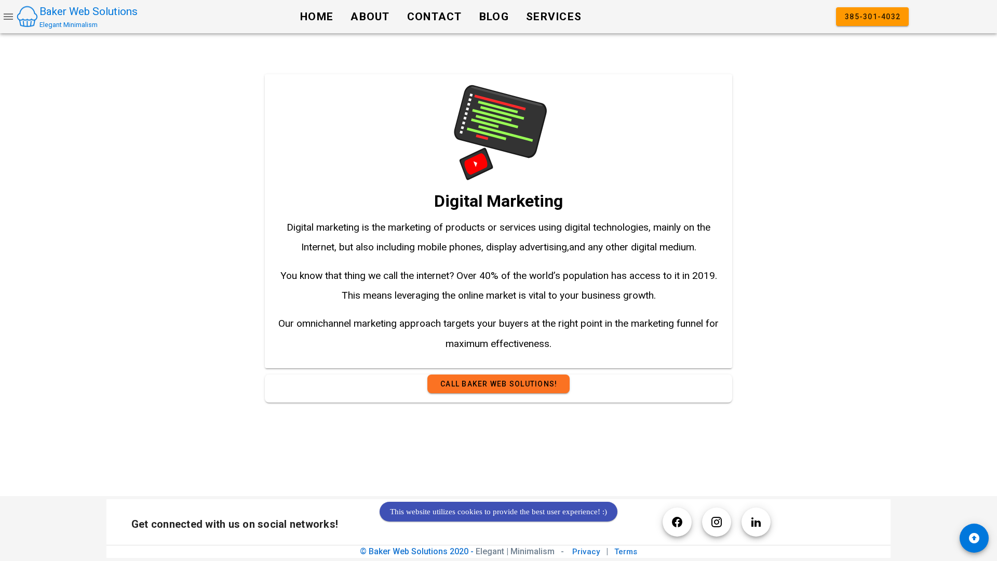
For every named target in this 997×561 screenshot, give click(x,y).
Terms (625, 551)
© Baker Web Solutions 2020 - (458, 551)
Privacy (587, 551)
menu (8, 16)
